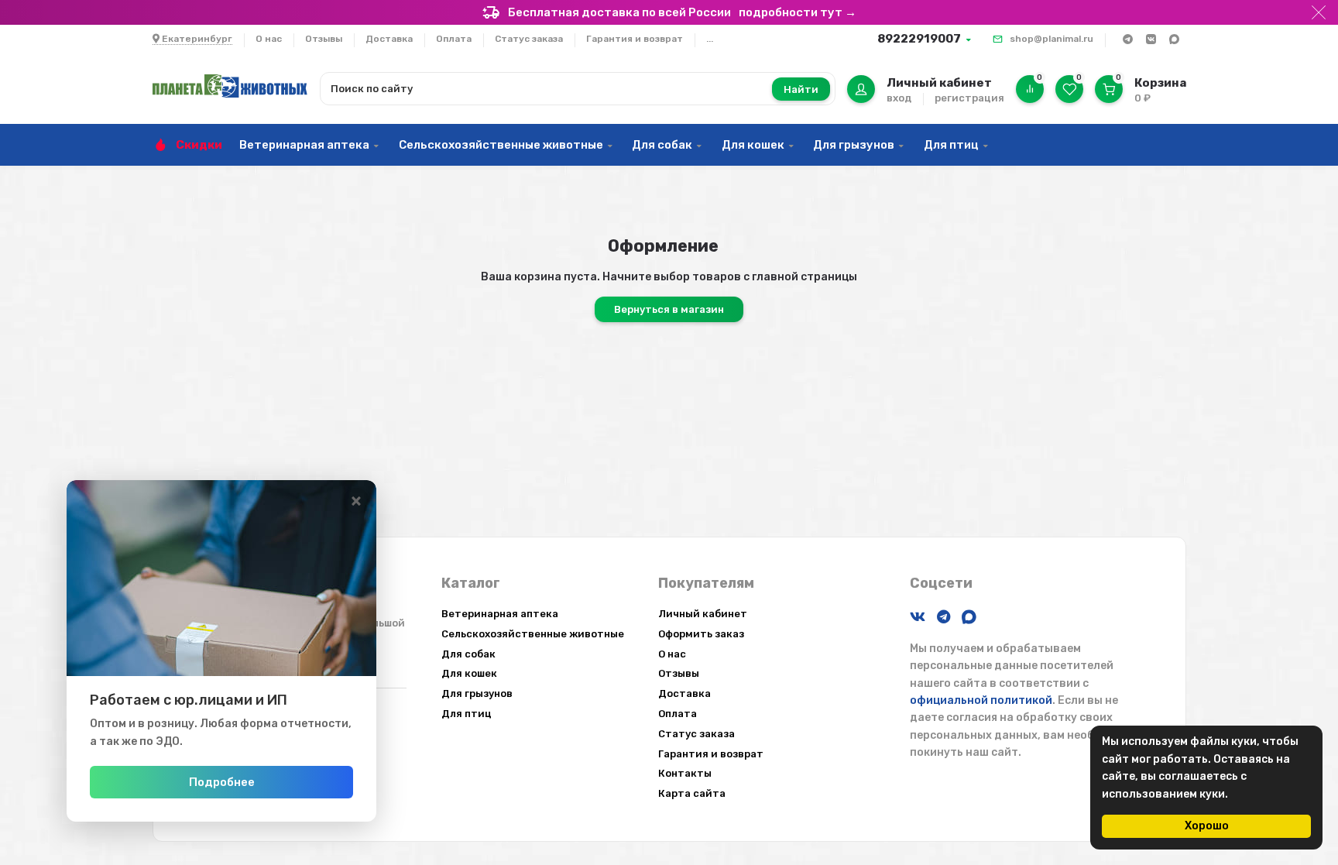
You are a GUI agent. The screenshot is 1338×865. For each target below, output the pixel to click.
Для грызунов (853, 145)
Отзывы (323, 38)
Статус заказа (529, 38)
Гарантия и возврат (634, 38)
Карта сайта (692, 793)
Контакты (685, 773)
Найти (801, 89)
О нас (269, 38)
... (709, 38)
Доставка (389, 38)
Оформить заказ (701, 634)
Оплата (454, 38)
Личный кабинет (702, 614)
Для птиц (951, 145)
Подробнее (222, 782)
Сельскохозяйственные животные (501, 145)
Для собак (662, 145)
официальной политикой (981, 700)
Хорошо (1207, 825)
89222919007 (919, 39)
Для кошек (753, 145)
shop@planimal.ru (1051, 38)
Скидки (199, 145)
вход (899, 98)
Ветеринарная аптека (304, 145)
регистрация (969, 98)
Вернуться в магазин (669, 309)
